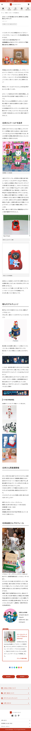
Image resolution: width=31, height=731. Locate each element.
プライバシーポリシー (5, 726)
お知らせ (4, 24)
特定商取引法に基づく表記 (6, 723)
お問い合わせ (4, 720)
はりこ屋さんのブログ (12, 24)
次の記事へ (22, 676)
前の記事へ (8, 676)
